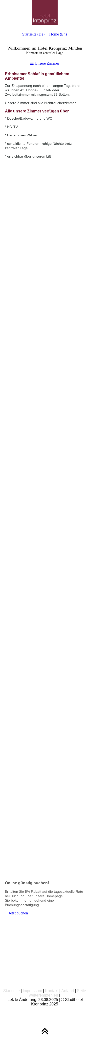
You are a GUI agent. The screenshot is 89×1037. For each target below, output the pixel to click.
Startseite (11, 991)
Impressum (32, 991)
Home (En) (58, 34)
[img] (44, 12)
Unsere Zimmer (46, 63)
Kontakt (51, 991)
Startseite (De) (33, 34)
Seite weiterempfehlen (57, 993)
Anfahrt (67, 991)
